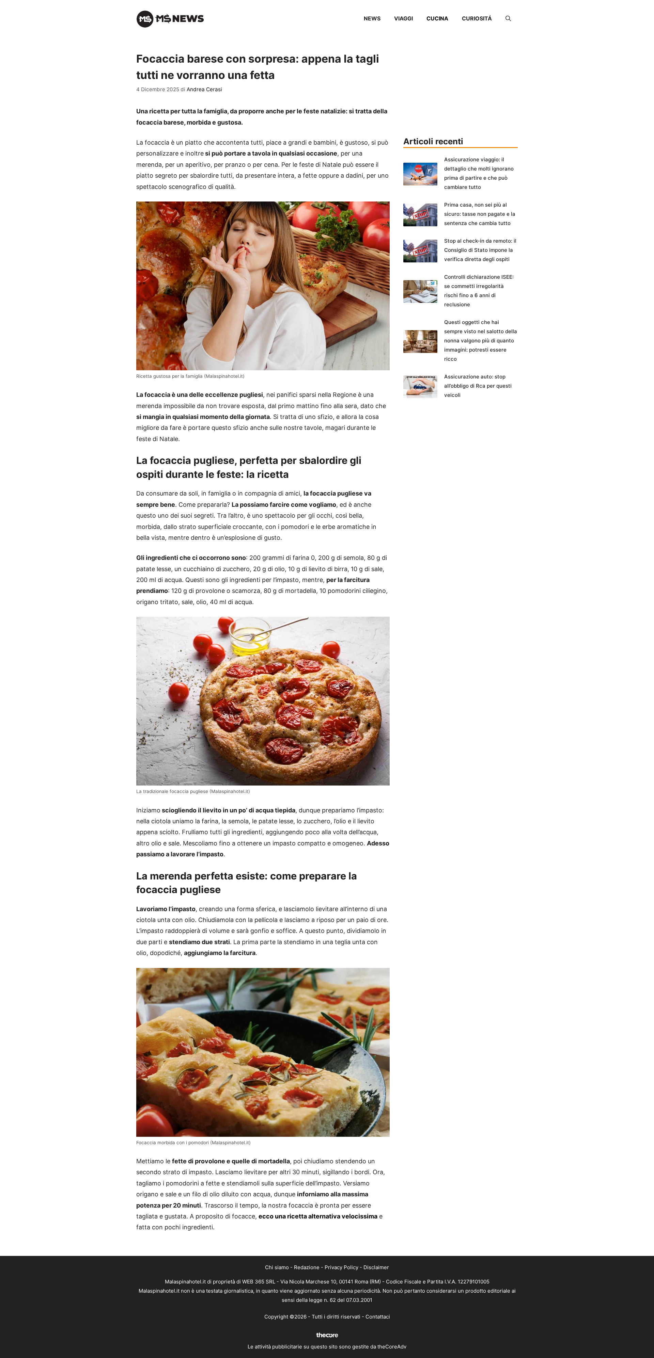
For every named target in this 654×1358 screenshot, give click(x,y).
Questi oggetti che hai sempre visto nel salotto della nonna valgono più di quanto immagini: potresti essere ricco (480, 340)
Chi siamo (277, 1267)
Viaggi (403, 18)
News (372, 18)
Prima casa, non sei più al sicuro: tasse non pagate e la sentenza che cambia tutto (479, 213)
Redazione (307, 1267)
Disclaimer (376, 1267)
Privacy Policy (341, 1267)
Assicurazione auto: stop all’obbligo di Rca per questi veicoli (478, 385)
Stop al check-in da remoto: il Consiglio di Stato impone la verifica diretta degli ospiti (480, 250)
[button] (508, 18)
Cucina (437, 18)
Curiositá (477, 18)
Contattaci (377, 1316)
